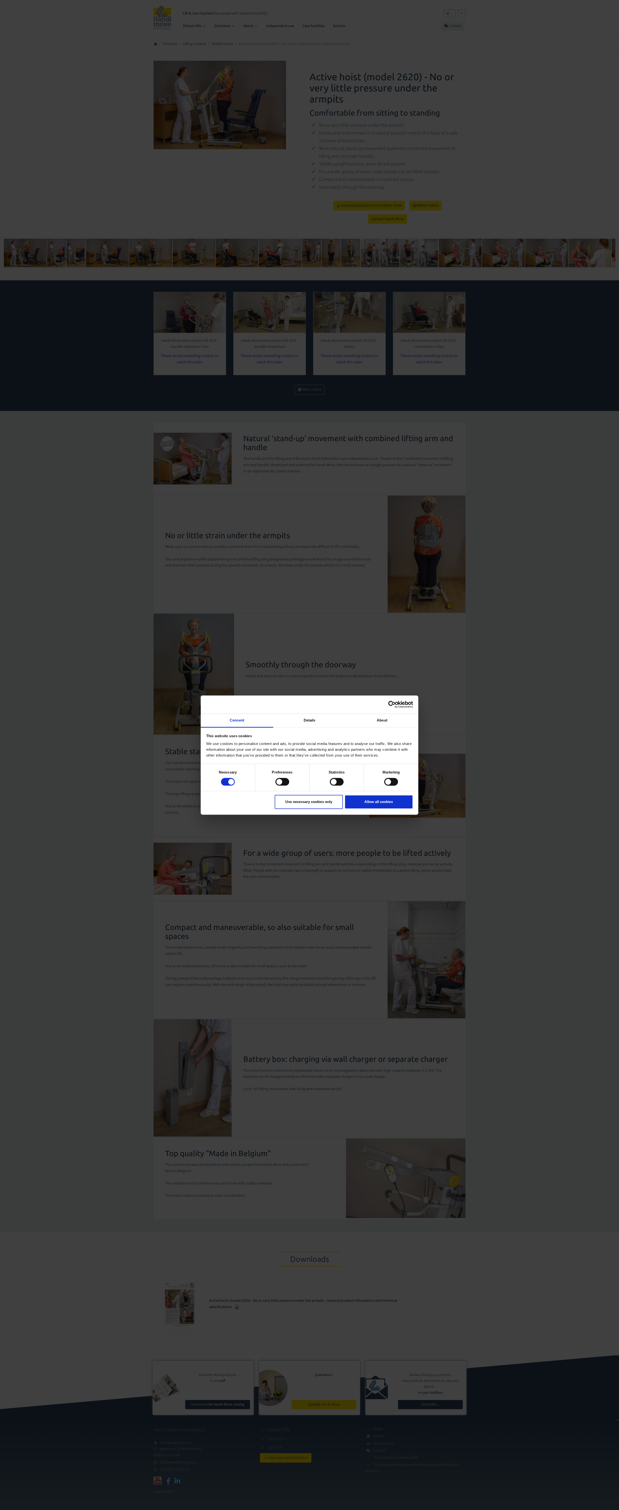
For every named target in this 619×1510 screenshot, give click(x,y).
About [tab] (382, 720)
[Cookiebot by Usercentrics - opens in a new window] (392, 704)
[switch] (282, 782)
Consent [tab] (237, 720)
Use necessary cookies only (308, 802)
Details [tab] (310, 720)
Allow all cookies (378, 802)
